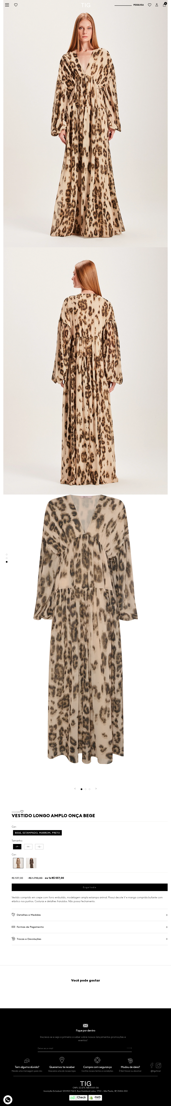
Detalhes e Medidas (29, 914)
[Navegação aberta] (7, 5)
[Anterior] (74, 788)
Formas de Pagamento (30, 926)
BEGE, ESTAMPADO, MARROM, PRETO (37, 832)
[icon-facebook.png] (151, 1067)
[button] (22, 812)
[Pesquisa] (129, 5)
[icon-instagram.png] (158, 1067)
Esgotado (90, 887)
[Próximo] (96, 788)
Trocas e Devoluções (29, 938)
